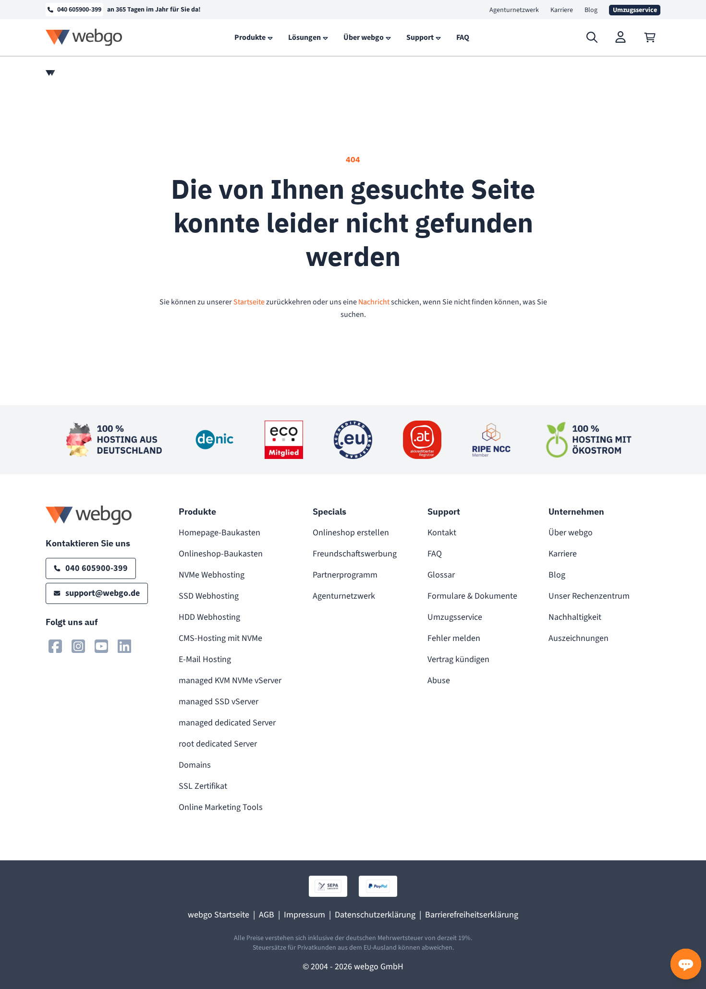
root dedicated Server (218, 744)
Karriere (561, 10)
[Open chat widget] (685, 964)
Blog (590, 10)
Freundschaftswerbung (355, 554)
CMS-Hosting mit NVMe (220, 638)
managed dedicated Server (227, 723)
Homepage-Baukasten (219, 533)
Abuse (438, 681)
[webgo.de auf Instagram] (78, 646)
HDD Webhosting (209, 617)
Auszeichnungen (578, 638)
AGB (266, 915)
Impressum (304, 915)
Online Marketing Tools (221, 807)
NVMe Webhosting (211, 575)
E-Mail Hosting (205, 659)
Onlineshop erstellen (351, 533)
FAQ (434, 554)
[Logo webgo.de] (84, 37)
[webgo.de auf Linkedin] (124, 646)
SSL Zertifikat (203, 786)
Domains (195, 765)
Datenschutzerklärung (375, 915)
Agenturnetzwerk (514, 10)
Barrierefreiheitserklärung (471, 915)
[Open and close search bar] (592, 37)
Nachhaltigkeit (574, 617)
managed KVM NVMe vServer (230, 681)
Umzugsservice (454, 617)
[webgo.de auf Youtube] (101, 646)
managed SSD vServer (218, 702)
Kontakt (441, 533)
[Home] (50, 73)
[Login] (621, 37)
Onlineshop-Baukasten (221, 554)
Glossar (441, 575)
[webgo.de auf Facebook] (55, 646)
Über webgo (570, 533)
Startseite (249, 302)
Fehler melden (453, 638)
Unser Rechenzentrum (589, 596)
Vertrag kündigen (458, 659)
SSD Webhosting (209, 596)
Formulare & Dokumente (472, 596)
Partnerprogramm (345, 575)
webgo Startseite (218, 915)
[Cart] (649, 37)
